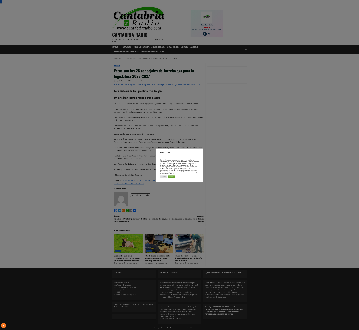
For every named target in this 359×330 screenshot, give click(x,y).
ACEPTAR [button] (171, 177)
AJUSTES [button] (163, 177)
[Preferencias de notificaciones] (3, 325)
